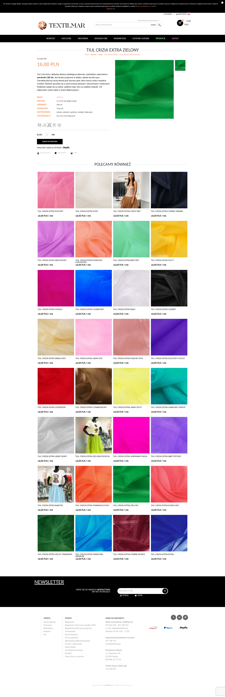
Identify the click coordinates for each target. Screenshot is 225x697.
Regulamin (69, 622)
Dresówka (83, 38)
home (87, 55)
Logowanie (168, 14)
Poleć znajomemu (45, 153)
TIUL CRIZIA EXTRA (111, 55)
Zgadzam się (111, 9)
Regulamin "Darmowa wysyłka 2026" (80, 625)
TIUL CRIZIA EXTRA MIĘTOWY (126, 260)
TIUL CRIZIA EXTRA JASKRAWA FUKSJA (130, 456)
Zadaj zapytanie (61, 153)
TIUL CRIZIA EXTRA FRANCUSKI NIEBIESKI (89, 555)
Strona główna (50, 622)
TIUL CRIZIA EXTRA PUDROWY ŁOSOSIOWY (88, 261)
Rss (45, 635)
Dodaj (125, 595)
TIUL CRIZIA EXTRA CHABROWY (89, 309)
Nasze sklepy (70, 647)
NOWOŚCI (50, 38)
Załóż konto (182, 14)
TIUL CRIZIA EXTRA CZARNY (163, 309)
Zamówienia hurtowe (74, 650)
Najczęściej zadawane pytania (77, 641)
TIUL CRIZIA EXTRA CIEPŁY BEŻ (126, 211)
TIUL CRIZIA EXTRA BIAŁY (124, 309)
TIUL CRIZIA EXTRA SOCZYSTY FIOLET (168, 358)
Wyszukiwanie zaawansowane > (149, 20)
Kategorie (66, 38)
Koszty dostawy (71, 635)
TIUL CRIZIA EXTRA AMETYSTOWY (166, 456)
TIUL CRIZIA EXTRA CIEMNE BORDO (129, 554)
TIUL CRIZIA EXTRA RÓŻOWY (50, 211)
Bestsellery (48, 628)
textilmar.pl (109, 685)
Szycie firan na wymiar (74, 657)
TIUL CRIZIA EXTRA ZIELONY (125, 505)
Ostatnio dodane (140, 38)
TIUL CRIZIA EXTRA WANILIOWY (52, 358)
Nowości (47, 631)
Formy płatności (71, 638)
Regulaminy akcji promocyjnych (78, 628)
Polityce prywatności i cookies (145, 6)
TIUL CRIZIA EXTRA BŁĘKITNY (50, 505)
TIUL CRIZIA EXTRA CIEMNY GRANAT (167, 211)
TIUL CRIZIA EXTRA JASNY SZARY (52, 456)
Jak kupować (70, 631)
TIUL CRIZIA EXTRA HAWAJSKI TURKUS (168, 407)
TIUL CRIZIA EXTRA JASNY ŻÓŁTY (127, 407)
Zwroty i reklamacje (73, 644)
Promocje (48, 625)
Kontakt (68, 653)
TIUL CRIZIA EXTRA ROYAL (162, 554)
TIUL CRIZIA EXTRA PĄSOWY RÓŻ (128, 358)
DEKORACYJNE (101, 38)
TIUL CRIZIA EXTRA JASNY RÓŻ (88, 358)
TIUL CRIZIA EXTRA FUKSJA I (50, 309)
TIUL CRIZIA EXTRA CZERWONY (52, 407)
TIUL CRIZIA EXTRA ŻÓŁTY (162, 260)
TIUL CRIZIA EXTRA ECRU (86, 211)
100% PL (60, 97)
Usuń (139, 595)
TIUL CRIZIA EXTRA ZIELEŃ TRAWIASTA (55, 554)
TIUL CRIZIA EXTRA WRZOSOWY (52, 260)
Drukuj (75, 153)
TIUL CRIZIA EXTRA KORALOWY (165, 505)
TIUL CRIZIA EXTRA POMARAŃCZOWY (92, 505)
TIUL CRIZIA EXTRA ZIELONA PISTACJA (92, 456)
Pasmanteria (120, 38)
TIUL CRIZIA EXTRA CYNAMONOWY (91, 407)
